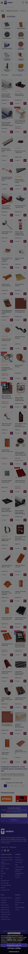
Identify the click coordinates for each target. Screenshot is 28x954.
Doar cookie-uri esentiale (14, 948)
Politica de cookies (11, 939)
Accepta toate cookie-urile (14, 945)
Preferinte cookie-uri (14, 951)
